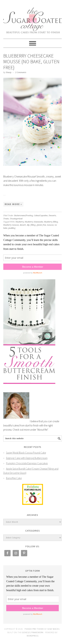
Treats (6, 219)
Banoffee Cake (14, 478)
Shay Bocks (53, 629)
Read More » (13, 204)
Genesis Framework (33, 632)
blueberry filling (51, 222)
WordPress (32, 635)
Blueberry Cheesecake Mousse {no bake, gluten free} (31, 62)
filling (33, 225)
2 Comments (20, 72)
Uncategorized (16, 219)
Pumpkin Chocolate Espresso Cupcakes (27, 463)
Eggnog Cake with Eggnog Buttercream (26, 458)
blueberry (20, 222)
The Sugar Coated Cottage (32, 17)
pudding (11, 228)
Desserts (52, 215)
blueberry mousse (11, 225)
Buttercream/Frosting (23, 215)
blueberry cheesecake (34, 222)
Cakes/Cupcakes (41, 215)
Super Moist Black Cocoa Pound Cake (26, 452)
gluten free (41, 225)
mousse (50, 225)
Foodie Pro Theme (34, 629)
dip (28, 225)
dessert (23, 225)
